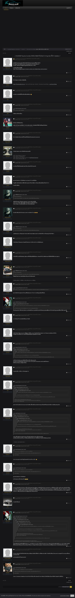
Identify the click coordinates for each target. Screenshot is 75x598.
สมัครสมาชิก (17, 7)
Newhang (8, 376)
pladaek (7, 275)
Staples (7, 572)
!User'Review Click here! (33, 157)
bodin (8, 185)
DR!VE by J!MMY (43, 49)
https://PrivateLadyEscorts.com (19, 84)
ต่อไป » (71, 51)
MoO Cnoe (8, 67)
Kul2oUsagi (7, 418)
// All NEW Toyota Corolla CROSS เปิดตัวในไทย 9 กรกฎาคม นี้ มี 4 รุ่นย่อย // (27, 58)
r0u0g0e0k (7, 323)
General (23, 49)
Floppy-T (8, 454)
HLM (47, 49)
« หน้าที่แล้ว (68, 51)
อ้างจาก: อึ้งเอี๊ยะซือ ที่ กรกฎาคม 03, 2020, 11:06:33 (20, 194)
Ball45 (7, 127)
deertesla (8, 306)
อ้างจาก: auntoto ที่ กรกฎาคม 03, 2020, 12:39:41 (19, 385)
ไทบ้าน (7, 84)
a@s (8, 113)
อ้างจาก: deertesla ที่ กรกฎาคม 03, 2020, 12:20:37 (20, 347)
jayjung (7, 472)
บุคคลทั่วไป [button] (69, 7)
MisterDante (7, 199)
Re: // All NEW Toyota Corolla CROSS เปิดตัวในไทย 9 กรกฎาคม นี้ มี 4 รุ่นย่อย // (28, 75)
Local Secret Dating (53, 84)
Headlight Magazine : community (14, 49)
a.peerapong (7, 261)
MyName (8, 156)
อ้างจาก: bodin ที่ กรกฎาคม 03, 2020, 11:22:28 (19, 449)
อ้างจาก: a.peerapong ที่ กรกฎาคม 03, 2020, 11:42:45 (20, 287)
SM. (7, 506)
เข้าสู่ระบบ (11, 7)
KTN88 (7, 231)
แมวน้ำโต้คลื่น (8, 558)
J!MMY (40, 49)
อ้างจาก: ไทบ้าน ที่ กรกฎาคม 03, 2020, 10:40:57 (19, 108)
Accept (72, 595)
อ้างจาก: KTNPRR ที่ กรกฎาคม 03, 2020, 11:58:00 (23, 418)
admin (37, 49)
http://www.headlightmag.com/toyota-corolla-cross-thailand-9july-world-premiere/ (30, 69)
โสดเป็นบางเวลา (7, 247)
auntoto (7, 352)
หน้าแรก (6, 7)
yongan (7, 171)
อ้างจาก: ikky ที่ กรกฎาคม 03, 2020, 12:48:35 (19, 413)
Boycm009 (7, 141)
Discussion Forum (30, 49)
